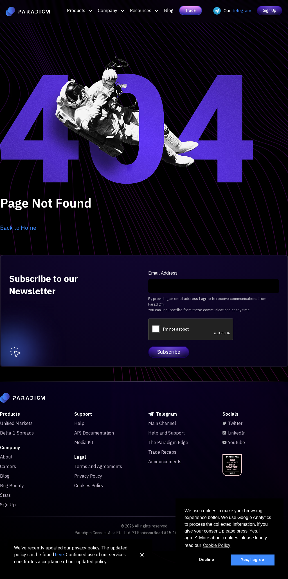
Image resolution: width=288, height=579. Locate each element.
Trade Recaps (162, 452)
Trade (190, 10)
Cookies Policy (89, 485)
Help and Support (166, 433)
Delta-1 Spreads (17, 433)
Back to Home (18, 227)
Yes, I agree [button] (252, 559)
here (59, 554)
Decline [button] (206, 559)
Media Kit (83, 442)
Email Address (162, 273)
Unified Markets (16, 423)
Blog (169, 10)
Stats (5, 495)
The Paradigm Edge (168, 442)
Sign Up (269, 10)
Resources (140, 10)
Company (107, 10)
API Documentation (94, 433)
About (6, 457)
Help (79, 423)
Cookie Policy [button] (216, 545)
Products (76, 10)
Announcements (164, 461)
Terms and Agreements (98, 466)
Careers (8, 466)
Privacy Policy (88, 476)
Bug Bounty (12, 485)
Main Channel (162, 423)
